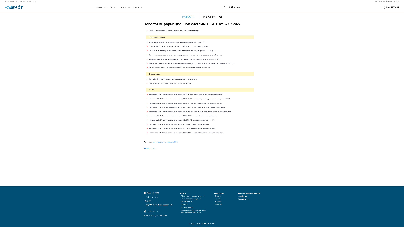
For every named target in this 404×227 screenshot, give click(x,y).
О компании (9, 1)
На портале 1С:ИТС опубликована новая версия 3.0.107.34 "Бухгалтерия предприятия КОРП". (181, 120)
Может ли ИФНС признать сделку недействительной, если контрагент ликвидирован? (178, 46)
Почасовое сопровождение (191, 199)
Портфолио (125, 7)
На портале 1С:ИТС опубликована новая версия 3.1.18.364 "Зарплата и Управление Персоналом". (183, 116)
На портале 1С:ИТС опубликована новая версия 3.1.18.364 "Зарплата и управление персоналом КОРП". (185, 103)
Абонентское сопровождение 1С (192, 196)
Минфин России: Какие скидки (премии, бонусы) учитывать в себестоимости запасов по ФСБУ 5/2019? (184, 59)
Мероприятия (212, 16)
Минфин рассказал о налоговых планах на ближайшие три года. (174, 31)
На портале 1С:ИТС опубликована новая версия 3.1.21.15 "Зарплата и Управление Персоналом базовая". (186, 94)
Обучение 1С (186, 204)
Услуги (114, 7)
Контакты (137, 7)
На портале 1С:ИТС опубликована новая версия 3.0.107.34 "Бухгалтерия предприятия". (179, 124)
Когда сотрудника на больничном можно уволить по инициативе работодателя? (176, 42)
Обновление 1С (186, 202)
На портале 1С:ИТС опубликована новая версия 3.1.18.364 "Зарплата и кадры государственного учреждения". (187, 107)
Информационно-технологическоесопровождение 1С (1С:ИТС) (193, 211)
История (218, 196)
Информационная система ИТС (165, 142)
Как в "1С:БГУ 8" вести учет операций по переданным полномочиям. (173, 79)
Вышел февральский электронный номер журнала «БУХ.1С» (170, 83)
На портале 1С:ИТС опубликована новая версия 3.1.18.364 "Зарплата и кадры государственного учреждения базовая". (190, 111)
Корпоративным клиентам (26, 1)
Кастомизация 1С (187, 207)
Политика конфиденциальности (155, 216)
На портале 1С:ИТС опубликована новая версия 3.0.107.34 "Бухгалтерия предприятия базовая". (182, 128)
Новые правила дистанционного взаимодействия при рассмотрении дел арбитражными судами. (182, 50)
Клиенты (218, 199)
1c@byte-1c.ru (234, 7)
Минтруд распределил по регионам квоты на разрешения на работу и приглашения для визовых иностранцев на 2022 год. (191, 63)
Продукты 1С (102, 7)
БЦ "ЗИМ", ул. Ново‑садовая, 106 (387, 1)
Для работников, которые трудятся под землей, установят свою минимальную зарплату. (179, 67)
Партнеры (218, 202)
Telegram (147, 201)
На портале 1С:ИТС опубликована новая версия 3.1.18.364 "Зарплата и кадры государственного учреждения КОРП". (189, 99)
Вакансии (218, 204)
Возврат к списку (150, 148)
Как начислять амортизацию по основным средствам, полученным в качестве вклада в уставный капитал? (186, 55)
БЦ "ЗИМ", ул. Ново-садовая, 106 (159, 205)
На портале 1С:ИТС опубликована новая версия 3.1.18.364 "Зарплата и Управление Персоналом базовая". (186, 133)
